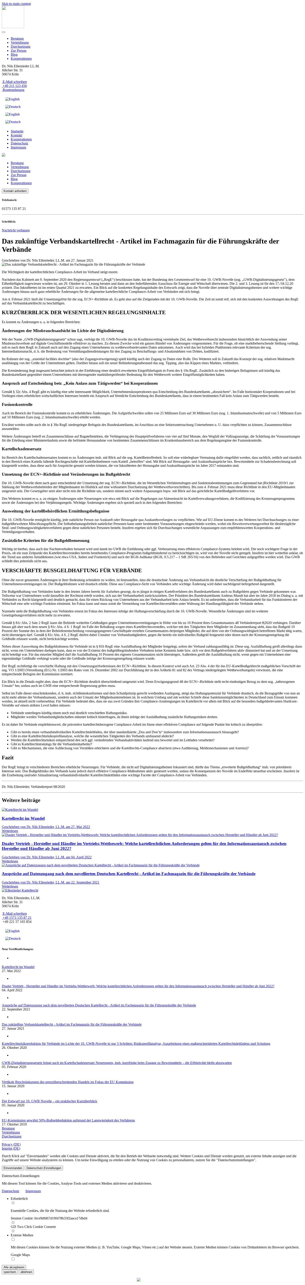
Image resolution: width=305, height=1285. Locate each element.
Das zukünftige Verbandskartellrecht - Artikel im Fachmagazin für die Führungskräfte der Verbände (72, 1024)
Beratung (17, 38)
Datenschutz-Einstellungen (44, 1168)
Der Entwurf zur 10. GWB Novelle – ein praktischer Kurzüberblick (49, 1101)
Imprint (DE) (11, 1148)
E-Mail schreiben (14, 82)
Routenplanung (13, 90)
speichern (10, 1272)
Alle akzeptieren (14, 1267)
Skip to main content (16, 4)
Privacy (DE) (11, 1144)
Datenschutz (19, 143)
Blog (14, 54)
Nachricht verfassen (16, 230)
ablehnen (26, 1272)
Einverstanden (13, 1168)
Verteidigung (20, 42)
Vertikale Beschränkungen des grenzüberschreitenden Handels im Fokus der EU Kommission (68, 1082)
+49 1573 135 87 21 (16, 917)
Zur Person (18, 50)
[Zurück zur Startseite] (13, 27)
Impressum (18, 147)
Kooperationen (21, 58)
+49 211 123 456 (14, 86)
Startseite (17, 131)
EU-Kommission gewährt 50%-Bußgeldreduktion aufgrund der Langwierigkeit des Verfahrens (68, 1120)
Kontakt (16, 135)
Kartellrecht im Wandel (18, 967)
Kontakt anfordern (15, 191)
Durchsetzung (20, 46)
